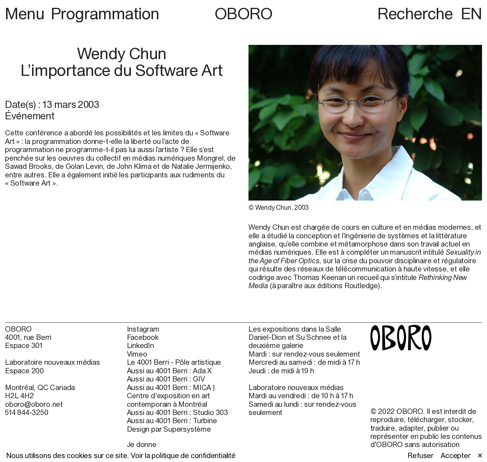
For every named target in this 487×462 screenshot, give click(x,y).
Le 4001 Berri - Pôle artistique (174, 362)
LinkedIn (140, 345)
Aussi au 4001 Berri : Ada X (169, 371)
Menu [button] (26, 13)
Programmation (105, 13)
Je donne (142, 444)
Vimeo (137, 354)
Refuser (420, 455)
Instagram (143, 329)
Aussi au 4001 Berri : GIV (166, 379)
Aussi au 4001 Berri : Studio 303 (178, 412)
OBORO (244, 13)
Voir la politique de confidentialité (183, 455)
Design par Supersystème (169, 429)
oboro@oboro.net (34, 404)
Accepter (455, 455)
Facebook (143, 337)
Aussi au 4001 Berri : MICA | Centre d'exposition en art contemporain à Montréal (171, 395)
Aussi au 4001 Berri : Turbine (172, 420)
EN (471, 13)
